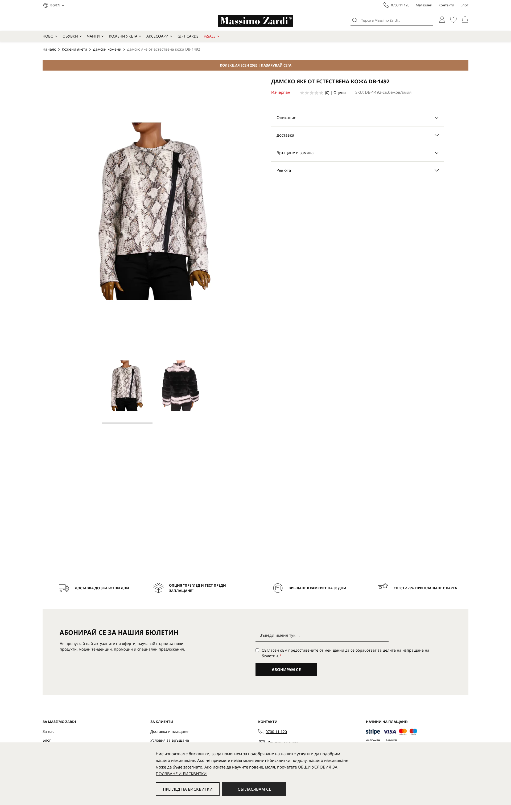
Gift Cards (188, 36)
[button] (57, 5)
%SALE (210, 36)
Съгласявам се (254, 789)
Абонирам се (286, 669)
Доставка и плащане (169, 731)
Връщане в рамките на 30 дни (317, 588)
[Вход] (442, 19)
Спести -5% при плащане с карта (425, 588)
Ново (48, 36)
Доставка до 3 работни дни (102, 588)
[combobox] (392, 20)
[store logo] (255, 21)
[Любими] (453, 19)
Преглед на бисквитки (188, 789)
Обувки (70, 36)
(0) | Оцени (335, 92)
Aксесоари (157, 36)
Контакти (446, 5)
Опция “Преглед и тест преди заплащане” (197, 588)
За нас (48, 731)
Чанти (93, 36)
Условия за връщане (169, 740)
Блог (464, 5)
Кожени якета (123, 36)
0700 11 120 (400, 5)
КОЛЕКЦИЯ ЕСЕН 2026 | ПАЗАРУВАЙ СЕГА (255, 65)
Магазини (424, 5)
